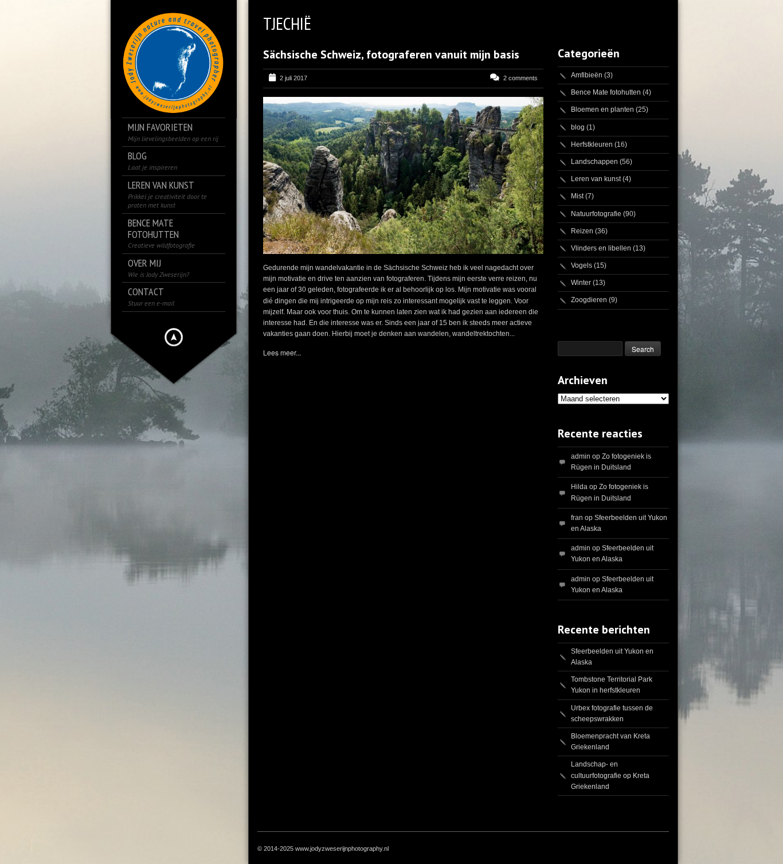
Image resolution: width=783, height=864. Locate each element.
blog (578, 127)
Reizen (582, 231)
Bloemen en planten (602, 109)
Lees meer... (282, 352)
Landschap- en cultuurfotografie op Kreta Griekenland (610, 775)
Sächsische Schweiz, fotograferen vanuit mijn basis (391, 54)
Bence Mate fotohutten (606, 92)
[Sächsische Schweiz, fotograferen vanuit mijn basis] (403, 175)
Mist (577, 196)
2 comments (520, 78)
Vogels (581, 265)
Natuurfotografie (596, 214)
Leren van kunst (596, 179)
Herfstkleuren (592, 144)
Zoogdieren (589, 300)
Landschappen (594, 162)
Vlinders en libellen (601, 248)
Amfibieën (586, 75)
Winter (581, 283)
